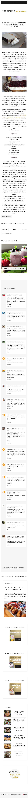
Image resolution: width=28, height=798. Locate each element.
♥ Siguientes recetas (7, 576)
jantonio (9, 477)
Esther (9, 342)
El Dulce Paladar (11, 492)
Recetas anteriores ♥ (21, 576)
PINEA (24, 229)
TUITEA (15, 229)
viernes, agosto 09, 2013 (18, 465)
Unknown (9, 450)
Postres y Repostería (6, 217)
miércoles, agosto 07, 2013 (17, 342)
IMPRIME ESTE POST (7, 233)
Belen (8, 295)
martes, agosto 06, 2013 (16, 295)
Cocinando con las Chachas (12, 794)
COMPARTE (5, 229)
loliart (9, 415)
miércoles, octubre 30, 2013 (15, 538)
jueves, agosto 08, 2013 (15, 429)
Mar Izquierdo (10, 429)
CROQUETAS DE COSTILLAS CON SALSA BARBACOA (14, 588)
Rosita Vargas (11, 386)
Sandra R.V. (10, 371)
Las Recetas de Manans (13, 523)
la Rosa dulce (10, 359)
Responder (9, 306)
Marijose (9, 313)
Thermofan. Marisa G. (12, 506)
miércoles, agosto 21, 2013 (14, 493)
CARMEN (9, 327)
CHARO (8, 400)
